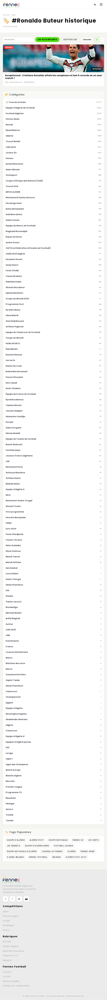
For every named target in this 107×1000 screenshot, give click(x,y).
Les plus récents (47, 39)
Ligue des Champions (13, 951)
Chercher (87, 39)
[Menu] (101, 4)
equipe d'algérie (16, 840)
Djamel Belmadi (15, 857)
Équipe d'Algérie (11, 946)
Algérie (72, 851)
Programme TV (10, 955)
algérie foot (37, 840)
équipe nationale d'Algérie (22, 851)
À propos (7, 971)
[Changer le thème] (95, 4)
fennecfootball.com (75, 996)
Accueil (6, 15)
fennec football (38, 857)
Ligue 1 (6, 911)
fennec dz (78, 840)
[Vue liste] (102, 39)
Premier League (10, 916)
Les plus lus (70, 39)
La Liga (6, 920)
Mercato (7, 941)
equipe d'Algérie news (37, 845)
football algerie (63, 845)
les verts (93, 840)
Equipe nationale (58, 840)
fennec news (88, 851)
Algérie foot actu (76, 857)
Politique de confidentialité (16, 985)
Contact (7, 976)
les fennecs (13, 845)
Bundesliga (8, 925)
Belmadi (56, 857)
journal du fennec (52, 851)
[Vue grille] (97, 39)
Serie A (6, 930)
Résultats (7, 960)
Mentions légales (11, 981)
